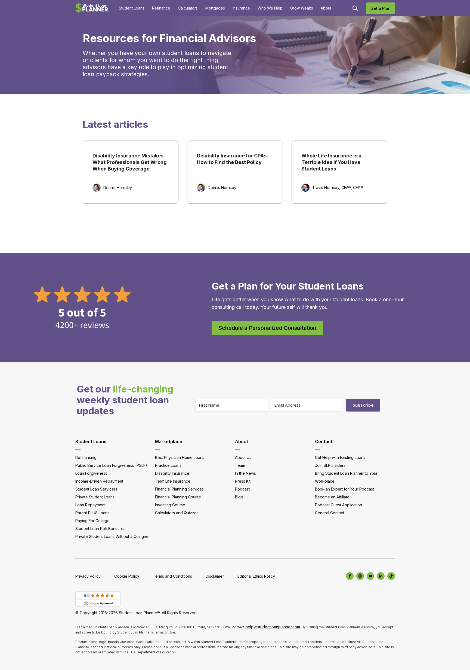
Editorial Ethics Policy (256, 576)
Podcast (242, 489)
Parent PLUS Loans (92, 512)
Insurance (241, 8)
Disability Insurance (172, 473)
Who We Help (270, 8)
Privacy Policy (88, 576)
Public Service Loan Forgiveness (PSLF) (111, 465)
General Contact (329, 512)
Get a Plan (380, 8)
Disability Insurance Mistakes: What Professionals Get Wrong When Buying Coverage (129, 162)
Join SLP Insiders (330, 465)
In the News (245, 473)
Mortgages (215, 8)
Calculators (188, 8)
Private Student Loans (95, 497)
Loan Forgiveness (91, 473)
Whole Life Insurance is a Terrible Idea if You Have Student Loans (331, 162)
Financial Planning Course (178, 497)
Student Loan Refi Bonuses (99, 528)
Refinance (161, 8)
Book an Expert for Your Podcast (344, 489)
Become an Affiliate (332, 497)
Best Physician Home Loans (179, 457)
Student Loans (131, 8)
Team (240, 465)
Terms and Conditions (172, 576)
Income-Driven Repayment (99, 481)
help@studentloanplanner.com (273, 627)
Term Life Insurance (172, 481)
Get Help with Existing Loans (340, 457)
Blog (239, 497)
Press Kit (243, 481)
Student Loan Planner (91, 8)
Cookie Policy (126, 576)
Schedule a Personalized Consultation (267, 328)
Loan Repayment (90, 504)
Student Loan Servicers (96, 489)
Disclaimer (215, 576)
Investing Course (170, 504)
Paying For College (92, 520)
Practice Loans (168, 465)
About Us (243, 457)
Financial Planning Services (179, 489)
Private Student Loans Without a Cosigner (112, 536)
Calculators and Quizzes (177, 512)
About (326, 8)
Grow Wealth (301, 8)
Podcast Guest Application (338, 504)
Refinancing (86, 457)
